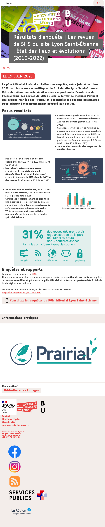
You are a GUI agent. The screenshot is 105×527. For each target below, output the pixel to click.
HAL (34, 274)
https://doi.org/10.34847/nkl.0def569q (21, 292)
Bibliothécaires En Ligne (21, 390)
